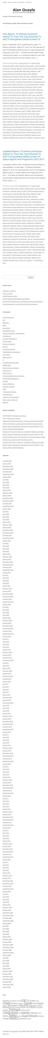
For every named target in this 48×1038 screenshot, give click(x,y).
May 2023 (6, 517)
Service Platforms (8, 384)
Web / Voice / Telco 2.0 (10, 400)
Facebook (21, 1003)
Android (13, 69)
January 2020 (7, 623)
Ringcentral (7, 1007)
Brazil (21, 77)
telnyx (39, 1013)
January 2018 (7, 674)
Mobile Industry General (11, 368)
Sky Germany (22, 116)
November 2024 (8, 469)
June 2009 (6, 929)
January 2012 (7, 846)
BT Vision (27, 77)
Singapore (6, 116)
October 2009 (7, 918)
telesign (25, 1012)
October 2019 (7, 631)
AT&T (25, 69)
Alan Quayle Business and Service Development (24, 11)
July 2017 (5, 684)
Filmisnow (39, 90)
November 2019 (8, 628)
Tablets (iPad (24, 122)
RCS (40, 1005)
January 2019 (7, 655)
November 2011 (8, 852)
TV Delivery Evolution (25, 130)
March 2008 (6, 968)
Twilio (12, 1015)
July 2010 (5, 894)
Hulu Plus (39, 95)
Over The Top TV (8, 111)
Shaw (37, 114)
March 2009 (6, 937)
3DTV (38, 63)
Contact (29, 2)
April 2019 (6, 647)
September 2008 (8, 953)
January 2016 (7, 719)
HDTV (30, 95)
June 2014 (6, 769)
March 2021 (6, 586)
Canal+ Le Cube (8, 79)
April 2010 (6, 902)
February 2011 (7, 875)
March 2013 (6, 809)
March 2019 (6, 650)
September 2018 (8, 660)
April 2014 (6, 774)
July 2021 (5, 575)
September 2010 (8, 889)
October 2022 (7, 535)
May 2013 (6, 804)
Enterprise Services (9, 349)
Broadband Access (9, 331)
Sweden (9, 122)
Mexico (19, 103)
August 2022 (7, 541)
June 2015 (6, 737)
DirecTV (35, 87)
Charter (24, 79)
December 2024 (8, 466)
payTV (24, 111)
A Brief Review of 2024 (10, 296)
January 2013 (7, 814)
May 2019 (6, 644)
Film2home (25, 90)
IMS (9, 1005)
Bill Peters (6, 323)
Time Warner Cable (38, 127)
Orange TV (22, 108)
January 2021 (7, 591)
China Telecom (37, 79)
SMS (27, 1007)
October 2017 (7, 679)
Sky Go (30, 116)
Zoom (29, 1018)
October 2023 (7, 503)
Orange (15, 108)
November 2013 (8, 788)
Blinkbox (35, 74)
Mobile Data (7, 365)
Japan (4, 100)
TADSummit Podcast (9, 392)
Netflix (12, 106)
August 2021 (7, 573)
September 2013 (8, 793)
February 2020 (7, 620)
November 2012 (8, 820)
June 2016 (6, 705)
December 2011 (8, 849)
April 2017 (6, 692)
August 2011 (7, 860)
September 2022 (8, 538)
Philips (29, 111)
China (29, 79)
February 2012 (7, 844)
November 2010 (8, 883)
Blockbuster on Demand (11, 77)
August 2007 (7, 987)
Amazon (6, 1000)
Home (5, 2)
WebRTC (5, 402)
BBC (21, 71)
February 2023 (7, 525)
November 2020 (8, 596)
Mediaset (13, 103)
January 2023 (7, 527)
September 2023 (8, 506)
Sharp (33, 114)
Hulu (33, 95)
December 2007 (8, 976)
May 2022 (6, 549)
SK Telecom (14, 116)
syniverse (39, 1007)
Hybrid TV (6, 98)
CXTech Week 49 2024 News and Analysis (16, 299)
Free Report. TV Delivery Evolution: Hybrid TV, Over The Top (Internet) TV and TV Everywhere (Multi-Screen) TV (22, 36)
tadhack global (25, 1010)
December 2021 (8, 562)
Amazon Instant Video (26, 66)
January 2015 (7, 751)
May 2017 (6, 689)
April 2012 (6, 838)
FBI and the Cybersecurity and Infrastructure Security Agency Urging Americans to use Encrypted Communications (24, 437)
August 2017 (7, 681)
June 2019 (6, 642)
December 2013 (8, 785)
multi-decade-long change (31, 103)
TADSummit (10, 1012)
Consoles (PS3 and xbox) (24, 82)
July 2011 (5, 862)
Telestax (33, 1012)
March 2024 (6, 490)
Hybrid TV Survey (15, 98)
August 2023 (7, 509)
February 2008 (7, 971)
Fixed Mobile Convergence (11, 352)
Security (5, 381)
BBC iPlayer (26, 71)
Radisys (35, 1005)
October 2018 (7, 658)
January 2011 (7, 878)
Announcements (8, 317)
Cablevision (34, 77)
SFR (29, 114)
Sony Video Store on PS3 (30, 119)
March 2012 (6, 841)
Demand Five (7, 87)
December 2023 (8, 498)
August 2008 (7, 955)
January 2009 (7, 942)
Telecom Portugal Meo (37, 124)
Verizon (33, 1015)
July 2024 (5, 480)
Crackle (41, 84)
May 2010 (6, 899)
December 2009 (8, 913)
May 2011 (6, 867)
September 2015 (8, 729)
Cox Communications (31, 84)
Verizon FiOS (7, 135)
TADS (4, 389)
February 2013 (7, 812)
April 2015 (6, 743)
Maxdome (6, 103)
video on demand (17, 135)
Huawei (5, 1005)
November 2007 (8, 979)
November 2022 (8, 533)
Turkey (15, 130)
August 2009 (7, 923)
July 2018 (5, 663)
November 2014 (8, 756)
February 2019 (7, 652)
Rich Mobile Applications (11, 379)
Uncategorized (7, 394)
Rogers (34, 111)
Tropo (5, 1015)
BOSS (4, 325)
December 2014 (8, 753)
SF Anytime (23, 114)
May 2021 (6, 581)
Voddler (5, 138)
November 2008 (8, 947)
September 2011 (8, 857)
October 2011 (7, 854)
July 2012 (5, 830)
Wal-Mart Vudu (14, 138)
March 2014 (6, 777)
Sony (19, 119)
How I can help (8, 294)
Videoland (27, 135)
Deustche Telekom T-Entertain (22, 87)
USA (39, 132)
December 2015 (8, 721)
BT (28, 1000)
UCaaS (24, 1015)
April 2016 (6, 711)
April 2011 (6, 870)
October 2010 (7, 886)
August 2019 (7, 636)
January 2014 (7, 782)
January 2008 (7, 974)
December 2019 (8, 626)
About (15, 2)
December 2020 (8, 594)
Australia (16, 71)
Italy (35, 98)
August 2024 (7, 477)
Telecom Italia (33, 122)
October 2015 (7, 727)
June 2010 (6, 897)
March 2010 (6, 905)
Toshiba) (9, 130)
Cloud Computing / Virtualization (13, 333)
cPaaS (6, 1003)
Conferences (7, 336)
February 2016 (7, 716)
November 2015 (8, 724)
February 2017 (7, 697)
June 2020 (6, 610)
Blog (10, 2)
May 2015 (6, 740)
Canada (41, 77)
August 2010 (7, 891)
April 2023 (6, 519)
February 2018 (7, 671)
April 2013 (6, 806)
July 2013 (5, 798)
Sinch (23, 1007)
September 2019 (8, 634)
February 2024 (7, 493)
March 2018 (6, 668)
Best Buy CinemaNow (15, 74)
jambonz (15, 1005)
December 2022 (8, 530)
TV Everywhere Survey (18, 132)
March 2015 (6, 745)
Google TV (31, 92)
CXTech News (7, 341)
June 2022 (6, 546)
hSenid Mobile (37, 1003)
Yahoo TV (22, 138)
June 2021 (6, 578)
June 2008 (6, 960)
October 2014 (7, 759)
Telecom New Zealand (22, 124)
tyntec (19, 1016)
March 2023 (6, 522)
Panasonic (17, 111)
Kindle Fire (30, 100)
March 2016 (6, 713)
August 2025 (7, 464)
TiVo (4, 130)
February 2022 (7, 557)
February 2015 (7, 748)
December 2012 (8, 817)
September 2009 (8, 921)
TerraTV (29, 127)
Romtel (5, 114)
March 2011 (6, 873)
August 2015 (7, 732)
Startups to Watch (9, 387)
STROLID (32, 1007)
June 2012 (6, 833)
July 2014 (5, 767)
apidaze (14, 1000)
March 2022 (6, 554)
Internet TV (30, 98)
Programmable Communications (13, 376)
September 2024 (8, 474)
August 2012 (7, 828)
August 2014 (7, 764)
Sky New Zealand (38, 116)
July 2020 (5, 607)
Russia (10, 114)
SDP (13, 1007)
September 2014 (8, 761)
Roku (38, 111)
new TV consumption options (24, 106)
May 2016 (6, 708)
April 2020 (6, 615)
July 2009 (5, 926)
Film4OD (32, 90)
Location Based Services (11, 363)
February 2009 (7, 939)
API (4, 320)
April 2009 (6, 934)
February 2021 (7, 588)
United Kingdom (32, 132)
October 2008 (7, 950)
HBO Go (24, 95)
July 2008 (5, 958)
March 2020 (6, 618)
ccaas (32, 1000)
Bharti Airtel (27, 74)
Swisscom (16, 122)
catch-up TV (17, 79)
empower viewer (15, 90)
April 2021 (6, 583)
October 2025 (7, 461)
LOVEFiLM (37, 100)
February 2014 (7, 780)
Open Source (7, 371)
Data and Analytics (9, 344)
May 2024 (6, 485)
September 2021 (8, 570)
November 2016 (8, 703)
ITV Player (41, 98)
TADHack (14, 1009)
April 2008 (6, 966)
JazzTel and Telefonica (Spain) (16, 100)
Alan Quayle (14, 1031)
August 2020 (7, 604)
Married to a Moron (9, 291)
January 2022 (7, 559)
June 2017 (6, 687)
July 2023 (5, 511)
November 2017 (8, 676)
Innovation (6, 355)
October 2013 (7, 790)
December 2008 (8, 945)
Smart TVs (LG (12, 119)
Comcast (5, 82)
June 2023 (6, 514)
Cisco (37, 1001)
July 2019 (5, 639)
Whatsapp (23, 1018)
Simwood (17, 1007)
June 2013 (6, 801)
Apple (18, 1000)
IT (3, 360)
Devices (5, 347)
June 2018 (6, 666)
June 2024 (6, 482)
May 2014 (6, 772)
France (5, 92)
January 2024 (7, 495)
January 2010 (7, 910)
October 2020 (7, 599)
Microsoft (23, 1005)
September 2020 (8, 602)
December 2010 (8, 881)
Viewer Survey (36, 135)
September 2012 (8, 825)
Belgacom (34, 71)
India (23, 98)
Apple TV (20, 69)
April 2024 (6, 487)
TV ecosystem (37, 130)
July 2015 (5, 735)
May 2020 (6, 612)
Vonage (6, 1018)
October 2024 (7, 472)
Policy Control (7, 373)
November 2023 (8, 501)
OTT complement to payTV (35, 108)
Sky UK (5, 119)
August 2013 (7, 796)
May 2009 (6, 931)
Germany (24, 92)
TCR (20, 1013)
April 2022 (6, 551)
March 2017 (6, 695)
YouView (29, 138)
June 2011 (6, 865)
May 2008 (6, 963)
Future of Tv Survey (14, 92)
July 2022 (5, 543)
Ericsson (14, 1003)
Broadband (6, 328)
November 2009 (8, 915)
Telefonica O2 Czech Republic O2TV (14, 127)
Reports (21, 2)
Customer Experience (10, 339)
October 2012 (7, 822)
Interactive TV (23, 63)
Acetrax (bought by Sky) (11, 66)
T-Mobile (5, 1010)
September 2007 (8, 984)
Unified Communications (11, 397)
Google (28, 1002)
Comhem (12, 82)
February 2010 (7, 907)
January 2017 (7, 700)
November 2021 (8, 565)
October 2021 (7, 567)
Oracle (31, 1005)
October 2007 (7, 982)
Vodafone (41, 1016)
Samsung (16, 114)
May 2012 (6, 836)
